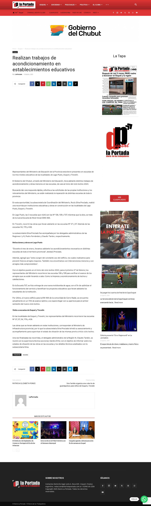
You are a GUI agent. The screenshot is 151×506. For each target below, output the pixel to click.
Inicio (14, 49)
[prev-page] (14, 450)
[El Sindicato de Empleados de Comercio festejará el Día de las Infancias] (25, 430)
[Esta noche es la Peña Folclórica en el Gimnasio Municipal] (53, 430)
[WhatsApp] (133, 12)
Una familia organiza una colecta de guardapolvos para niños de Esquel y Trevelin (77, 384)
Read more (119, 302)
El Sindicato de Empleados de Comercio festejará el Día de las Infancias (24, 443)
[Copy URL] (75, 83)
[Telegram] (70, 83)
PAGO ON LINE (77, 12)
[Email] (59, 83)
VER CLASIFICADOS (119, 198)
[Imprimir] (64, 83)
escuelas (25, 355)
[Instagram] (117, 12)
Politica (84, 5)
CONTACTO (87, 12)
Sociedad (55, 5)
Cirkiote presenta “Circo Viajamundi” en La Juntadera (116, 336)
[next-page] (17, 450)
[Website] (129, 12)
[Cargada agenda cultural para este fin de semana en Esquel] (82, 430)
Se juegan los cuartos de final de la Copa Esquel (118, 293)
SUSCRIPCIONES (65, 12)
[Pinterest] (43, 83)
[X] (125, 12)
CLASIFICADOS (53, 12)
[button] (135, 5)
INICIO (95, 12)
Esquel (43, 5)
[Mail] (121, 12)
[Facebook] (113, 12)
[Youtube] (136, 12)
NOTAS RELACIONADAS (22, 416)
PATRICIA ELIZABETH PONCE (24, 383)
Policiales (70, 5)
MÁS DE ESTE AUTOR (42, 416)
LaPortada (18, 74)
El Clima (97, 5)
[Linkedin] (53, 83)
